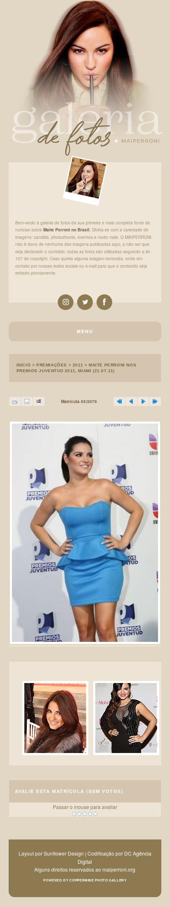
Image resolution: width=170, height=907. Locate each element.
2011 (78, 365)
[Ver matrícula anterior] (131, 401)
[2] (79, 814)
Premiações (51, 365)
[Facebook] (104, 302)
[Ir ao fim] (155, 401)
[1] (74, 814)
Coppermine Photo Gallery (97, 880)
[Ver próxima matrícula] (143, 401)
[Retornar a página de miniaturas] (15, 401)
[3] (84, 814)
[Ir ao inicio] (119, 401)
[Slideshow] (39, 401)
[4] (90, 814)
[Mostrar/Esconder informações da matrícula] (27, 401)
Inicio (24, 365)
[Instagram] (65, 302)
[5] (95, 814)
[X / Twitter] (85, 302)
